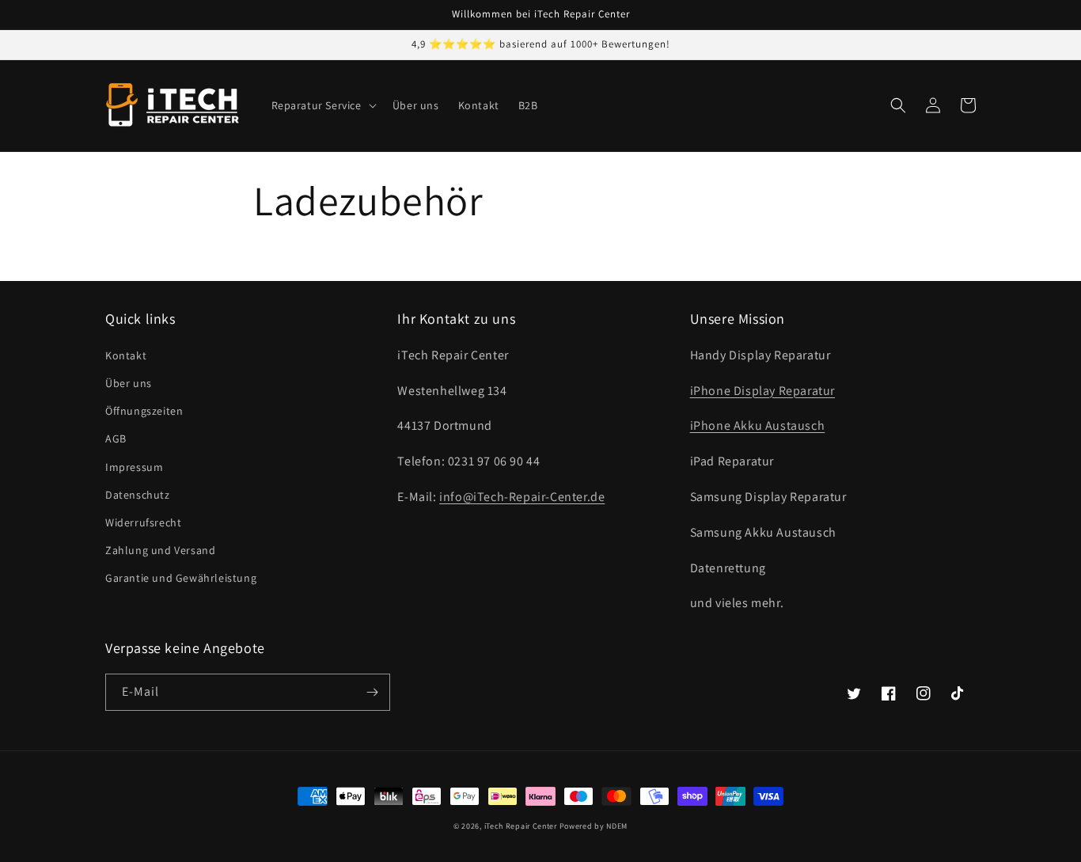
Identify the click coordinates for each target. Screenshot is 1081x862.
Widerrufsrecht (143, 522)
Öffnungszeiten (144, 411)
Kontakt (125, 355)
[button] (322, 105)
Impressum (134, 467)
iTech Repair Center (520, 826)
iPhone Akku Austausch (757, 425)
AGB (116, 438)
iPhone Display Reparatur (762, 390)
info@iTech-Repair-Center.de (522, 496)
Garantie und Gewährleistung (180, 578)
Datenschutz (137, 495)
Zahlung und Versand (160, 550)
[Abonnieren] (372, 692)
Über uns (128, 383)
